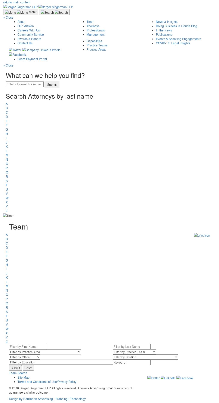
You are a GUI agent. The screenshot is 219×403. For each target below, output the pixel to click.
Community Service (31, 34)
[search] (109, 152)
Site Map (24, 377)
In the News (164, 30)
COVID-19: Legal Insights (173, 43)
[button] (18, 373)
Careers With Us (29, 30)
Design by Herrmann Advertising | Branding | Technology (47, 399)
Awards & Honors (29, 39)
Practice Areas (96, 49)
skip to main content (16, 2)
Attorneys (93, 26)
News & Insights (167, 21)
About (21, 21)
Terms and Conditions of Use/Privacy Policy (47, 381)
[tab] (109, 373)
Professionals (96, 30)
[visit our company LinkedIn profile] (168, 377)
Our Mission (26, 26)
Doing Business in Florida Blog (176, 26)
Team (90, 21)
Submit (52, 84)
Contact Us (25, 43)
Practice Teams (97, 45)
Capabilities (94, 41)
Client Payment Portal (32, 59)
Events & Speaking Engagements (178, 39)
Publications (164, 34)
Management (96, 34)
